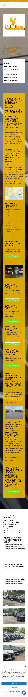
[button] (24, 693)
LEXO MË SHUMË (10, 402)
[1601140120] (14, 642)
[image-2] (14, 605)
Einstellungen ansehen (14, 691)
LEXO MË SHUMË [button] (13, 256)
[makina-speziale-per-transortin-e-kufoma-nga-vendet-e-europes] (14, 624)
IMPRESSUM (21, 695)
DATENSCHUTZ (7, 695)
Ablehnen (14, 687)
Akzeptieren (14, 683)
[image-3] (14, 660)
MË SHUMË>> (9, 460)
